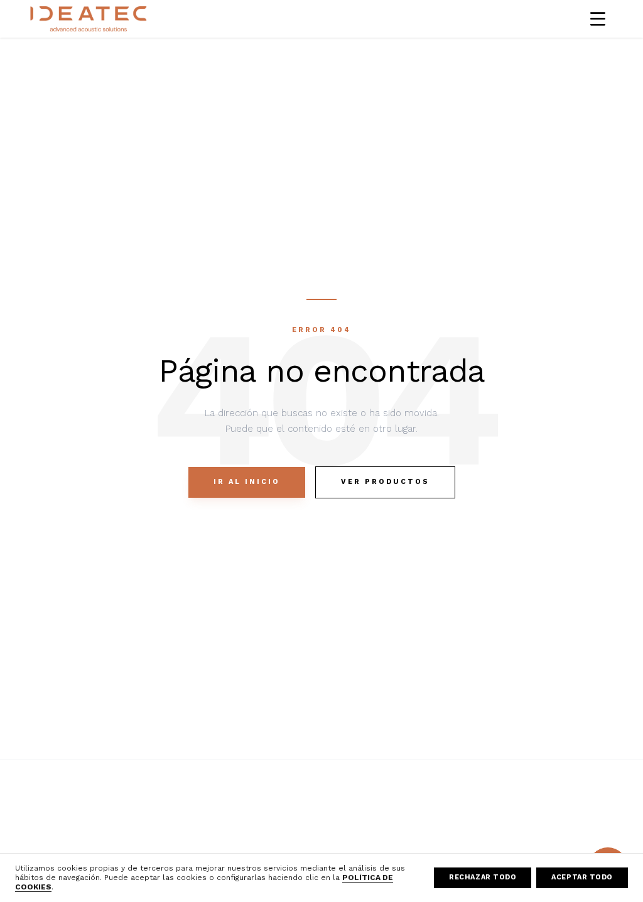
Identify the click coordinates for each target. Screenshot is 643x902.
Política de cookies (433, 840)
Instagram (292, 822)
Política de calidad (554, 804)
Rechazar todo (482, 877)
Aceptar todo (582, 877)
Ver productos (385, 482)
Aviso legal (416, 804)
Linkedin (288, 840)
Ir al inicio (246, 482)
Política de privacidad (439, 822)
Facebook (292, 804)
